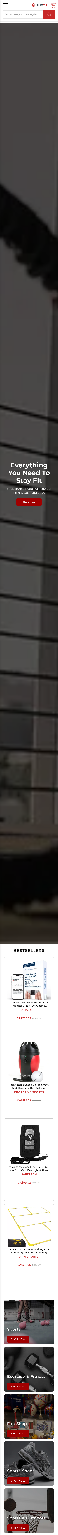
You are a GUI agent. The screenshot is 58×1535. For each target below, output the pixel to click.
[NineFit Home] (40, 5)
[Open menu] (5, 5)
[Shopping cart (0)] (52, 5)
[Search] (49, 14)
